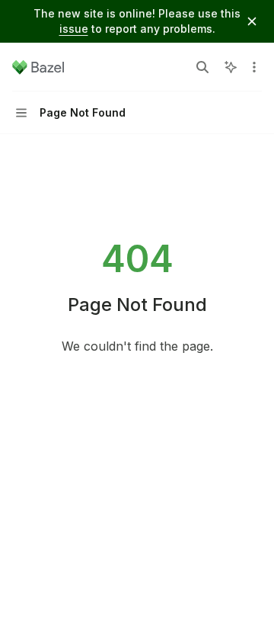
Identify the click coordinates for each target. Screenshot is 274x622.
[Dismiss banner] (252, 21)
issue (73, 28)
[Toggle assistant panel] (230, 67)
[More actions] (254, 67)
